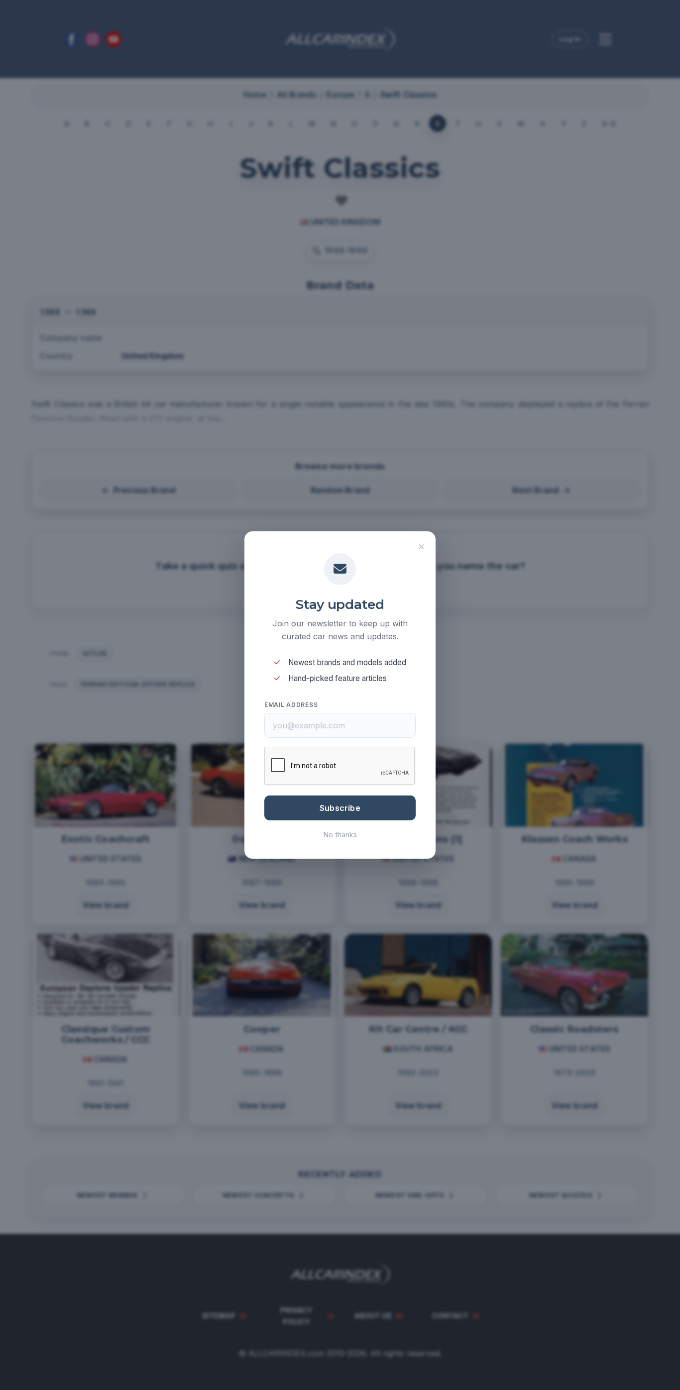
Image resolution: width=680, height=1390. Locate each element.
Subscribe (340, 808)
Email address (291, 704)
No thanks (340, 834)
